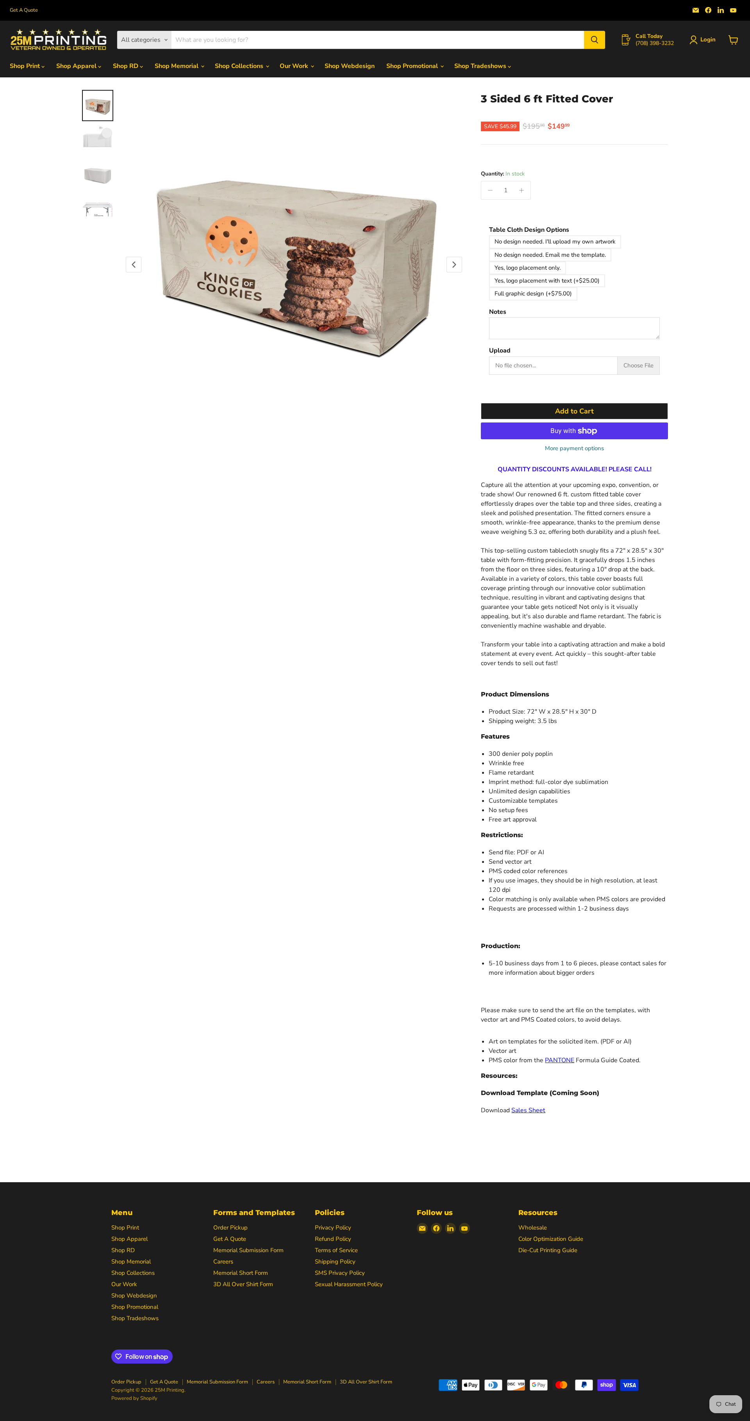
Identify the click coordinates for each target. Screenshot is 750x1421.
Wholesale (532, 1227)
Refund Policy (333, 1239)
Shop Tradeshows (481, 66)
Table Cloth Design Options (529, 230)
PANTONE (559, 1060)
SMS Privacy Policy (340, 1273)
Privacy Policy (333, 1227)
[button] (704, 40)
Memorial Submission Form (248, 1250)
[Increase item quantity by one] (521, 190)
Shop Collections (240, 66)
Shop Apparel (77, 66)
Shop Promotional (412, 66)
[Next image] (454, 264)
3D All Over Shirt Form (243, 1284)
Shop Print (25, 66)
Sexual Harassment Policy (349, 1284)
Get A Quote (24, 10)
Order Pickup (230, 1227)
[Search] (594, 40)
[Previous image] (133, 264)
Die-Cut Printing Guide (547, 1250)
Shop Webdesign (350, 66)
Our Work (295, 66)
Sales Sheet (528, 1110)
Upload (500, 351)
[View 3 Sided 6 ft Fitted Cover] (97, 105)
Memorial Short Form (240, 1273)
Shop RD (126, 66)
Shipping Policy (335, 1261)
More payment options (574, 448)
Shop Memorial (177, 66)
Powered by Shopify (134, 1398)
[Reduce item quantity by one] (490, 190)
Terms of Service (336, 1250)
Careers (223, 1261)
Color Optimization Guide (550, 1239)
